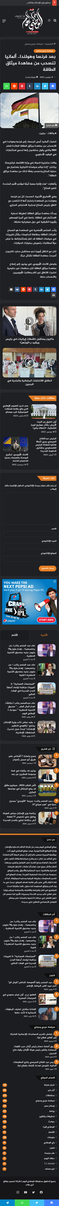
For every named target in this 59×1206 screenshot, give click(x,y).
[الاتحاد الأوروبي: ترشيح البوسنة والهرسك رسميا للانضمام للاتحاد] (15, 444)
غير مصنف (50, 1169)
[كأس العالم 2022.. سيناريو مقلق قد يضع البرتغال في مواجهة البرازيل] (47, 790)
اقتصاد (51, 1132)
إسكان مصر (49, 1106)
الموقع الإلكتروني (48, 553)
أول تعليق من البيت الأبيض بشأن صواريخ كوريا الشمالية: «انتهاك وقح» (43, 425)
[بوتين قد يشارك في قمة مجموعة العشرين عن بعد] (47, 775)
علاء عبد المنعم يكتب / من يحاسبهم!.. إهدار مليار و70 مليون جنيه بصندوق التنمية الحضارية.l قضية (21, 670)
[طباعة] (53, 295)
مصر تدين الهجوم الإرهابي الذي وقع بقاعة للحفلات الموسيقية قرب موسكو (15, 409)
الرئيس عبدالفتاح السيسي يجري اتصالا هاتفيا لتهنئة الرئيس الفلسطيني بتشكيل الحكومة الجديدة (45, 445)
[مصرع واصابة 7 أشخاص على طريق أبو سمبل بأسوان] (47, 761)
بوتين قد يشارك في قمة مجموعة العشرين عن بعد (23, 772)
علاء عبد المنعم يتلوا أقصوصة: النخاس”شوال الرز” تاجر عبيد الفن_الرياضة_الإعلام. (32, 984)
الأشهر (14, 635)
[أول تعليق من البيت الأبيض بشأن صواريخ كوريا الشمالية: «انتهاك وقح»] (43, 411)
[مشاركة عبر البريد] (11, 289)
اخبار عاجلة (49, 1085)
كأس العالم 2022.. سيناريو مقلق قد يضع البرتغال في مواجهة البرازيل (20, 789)
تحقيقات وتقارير (47, 1116)
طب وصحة (49, 1153)
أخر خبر (51, 1090)
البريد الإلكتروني (49, 541)
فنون (52, 1148)
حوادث (51, 1122)
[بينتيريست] (29, 289)
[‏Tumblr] (35, 289)
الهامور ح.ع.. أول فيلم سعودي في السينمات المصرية (19, 996)
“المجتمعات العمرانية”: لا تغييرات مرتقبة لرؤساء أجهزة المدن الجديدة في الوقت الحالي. (21, 689)
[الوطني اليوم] (28, 21)
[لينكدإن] (41, 289)
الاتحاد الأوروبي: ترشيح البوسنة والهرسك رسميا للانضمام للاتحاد (16, 458)
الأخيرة (44, 635)
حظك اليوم (49, 1158)
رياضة (52, 1111)
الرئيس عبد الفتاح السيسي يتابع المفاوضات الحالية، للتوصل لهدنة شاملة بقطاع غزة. (35, 1064)
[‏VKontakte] (17, 289)
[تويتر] (47, 289)
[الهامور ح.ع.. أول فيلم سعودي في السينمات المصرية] (48, 999)
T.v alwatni (49, 1164)
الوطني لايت (49, 1127)
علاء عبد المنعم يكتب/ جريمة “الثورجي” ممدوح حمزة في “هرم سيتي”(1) (32, 802)
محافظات (50, 1095)
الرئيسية (49, 44)
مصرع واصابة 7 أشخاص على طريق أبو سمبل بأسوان (22, 758)
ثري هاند (30, 1185)
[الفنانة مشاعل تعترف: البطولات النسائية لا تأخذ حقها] (48, 1014)
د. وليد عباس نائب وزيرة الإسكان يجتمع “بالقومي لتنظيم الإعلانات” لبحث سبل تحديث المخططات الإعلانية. (19, 727)
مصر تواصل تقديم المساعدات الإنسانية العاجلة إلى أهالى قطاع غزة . (33, 1036)
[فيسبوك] (53, 289)
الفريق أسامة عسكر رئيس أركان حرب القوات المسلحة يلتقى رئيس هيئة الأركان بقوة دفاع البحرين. (35, 1050)
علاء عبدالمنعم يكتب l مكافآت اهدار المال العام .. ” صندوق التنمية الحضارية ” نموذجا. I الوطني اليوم (20, 708)
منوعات (51, 1137)
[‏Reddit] (23, 289)
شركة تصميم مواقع (12, 1181)
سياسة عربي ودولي (34, 44)
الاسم (53, 529)
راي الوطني (49, 1143)
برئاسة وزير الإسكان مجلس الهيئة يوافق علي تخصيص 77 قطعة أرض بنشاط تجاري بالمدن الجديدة (19, 817)
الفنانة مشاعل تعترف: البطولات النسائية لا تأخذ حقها (20, 1011)
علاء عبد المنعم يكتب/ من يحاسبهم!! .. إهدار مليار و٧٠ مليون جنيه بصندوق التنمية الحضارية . (21, 651)
